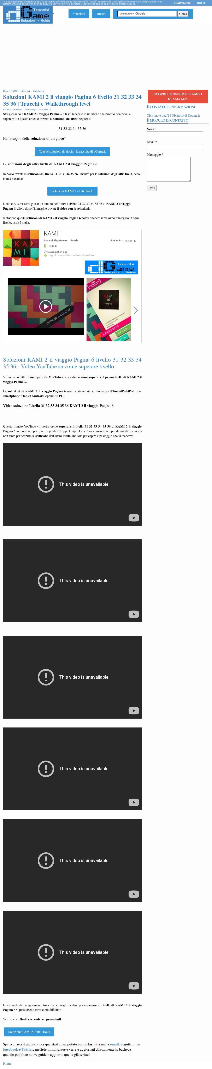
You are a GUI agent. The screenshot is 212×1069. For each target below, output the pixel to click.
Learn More (182, 3)
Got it (201, 3)
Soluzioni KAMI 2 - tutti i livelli (72, 191)
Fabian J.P (46, 109)
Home (7, 1063)
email (114, 1044)
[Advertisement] (106, 55)
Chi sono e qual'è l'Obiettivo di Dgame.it (173, 115)
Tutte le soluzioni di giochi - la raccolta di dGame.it (72, 151)
